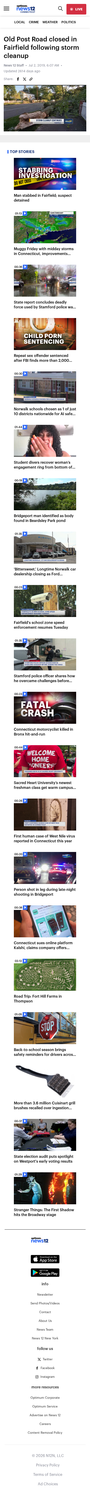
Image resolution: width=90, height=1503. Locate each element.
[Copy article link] (31, 79)
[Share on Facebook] (18, 79)
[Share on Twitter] (24, 79)
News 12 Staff (14, 65)
